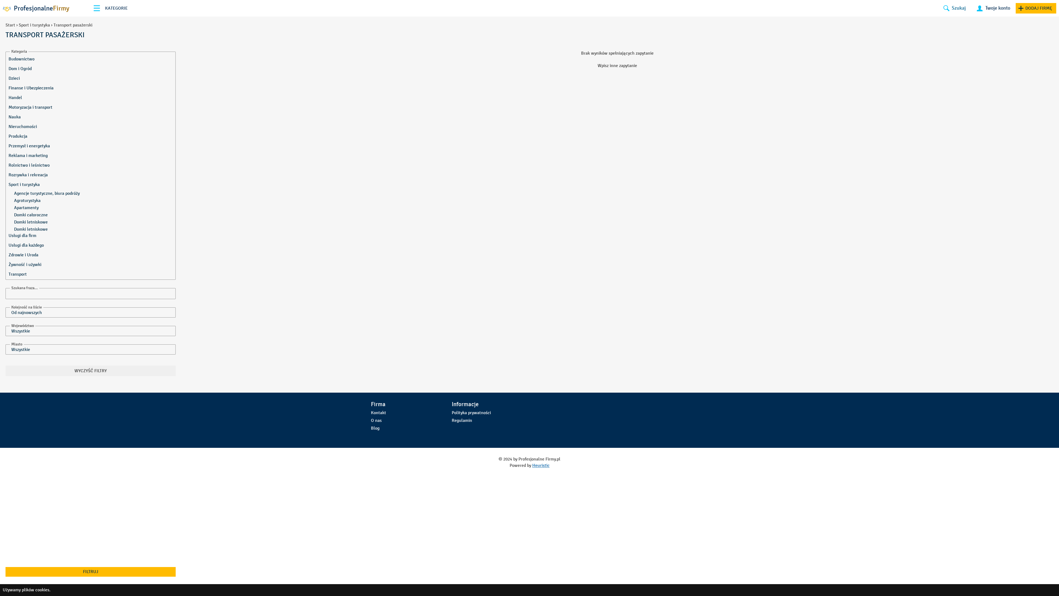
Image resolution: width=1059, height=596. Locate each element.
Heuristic (541, 465)
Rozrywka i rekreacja (28, 174)
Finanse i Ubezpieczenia (31, 88)
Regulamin (462, 420)
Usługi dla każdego (26, 245)
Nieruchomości (23, 126)
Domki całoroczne (31, 214)
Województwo (22, 325)
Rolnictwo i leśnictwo (29, 165)
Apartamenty (26, 207)
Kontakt (378, 412)
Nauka (15, 116)
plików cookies (35, 589)
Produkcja (18, 136)
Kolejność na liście (26, 307)
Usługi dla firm (22, 235)
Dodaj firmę (1038, 8)
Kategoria (19, 51)
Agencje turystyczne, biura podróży (47, 193)
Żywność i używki (25, 264)
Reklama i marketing (28, 155)
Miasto (16, 344)
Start (10, 25)
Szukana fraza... (24, 288)
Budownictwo (21, 59)
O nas (376, 420)
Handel (15, 97)
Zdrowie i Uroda (23, 254)
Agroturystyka (27, 200)
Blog (375, 428)
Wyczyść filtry (90, 370)
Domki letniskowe (31, 222)
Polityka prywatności (471, 412)
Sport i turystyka (34, 25)
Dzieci (14, 78)
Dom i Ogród (20, 68)
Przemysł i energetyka (29, 145)
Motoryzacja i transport (30, 107)
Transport (18, 274)
